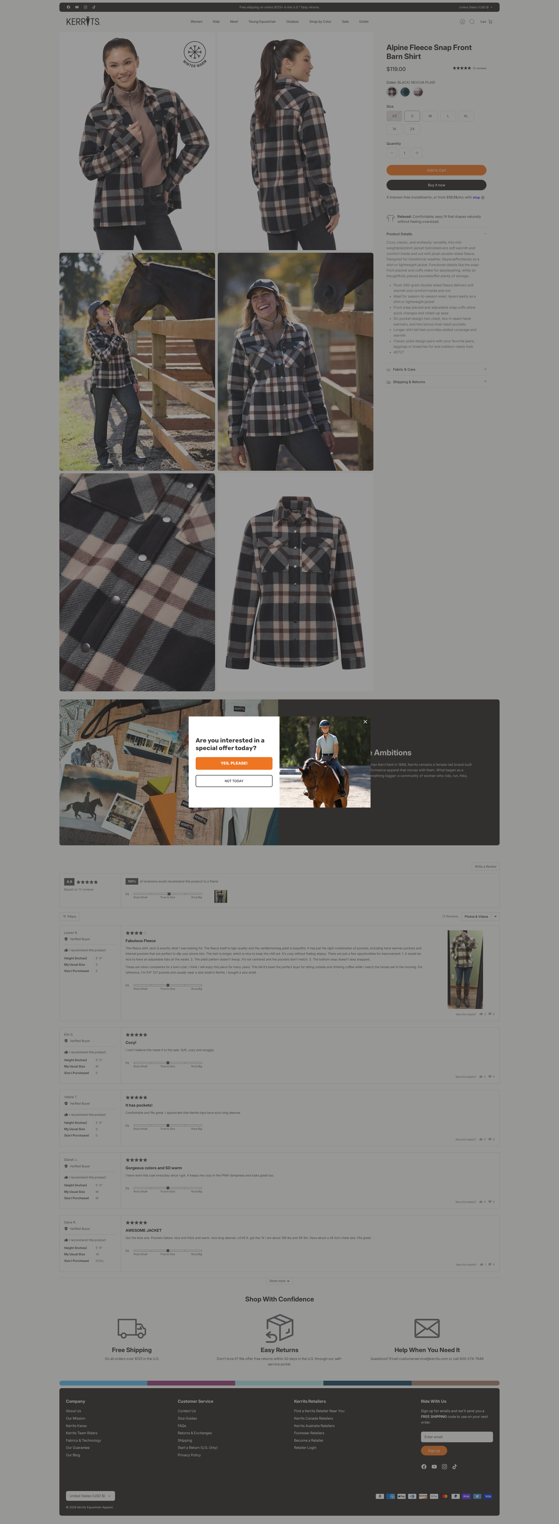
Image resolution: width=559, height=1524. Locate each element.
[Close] (365, 721)
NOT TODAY (234, 781)
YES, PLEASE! (234, 763)
